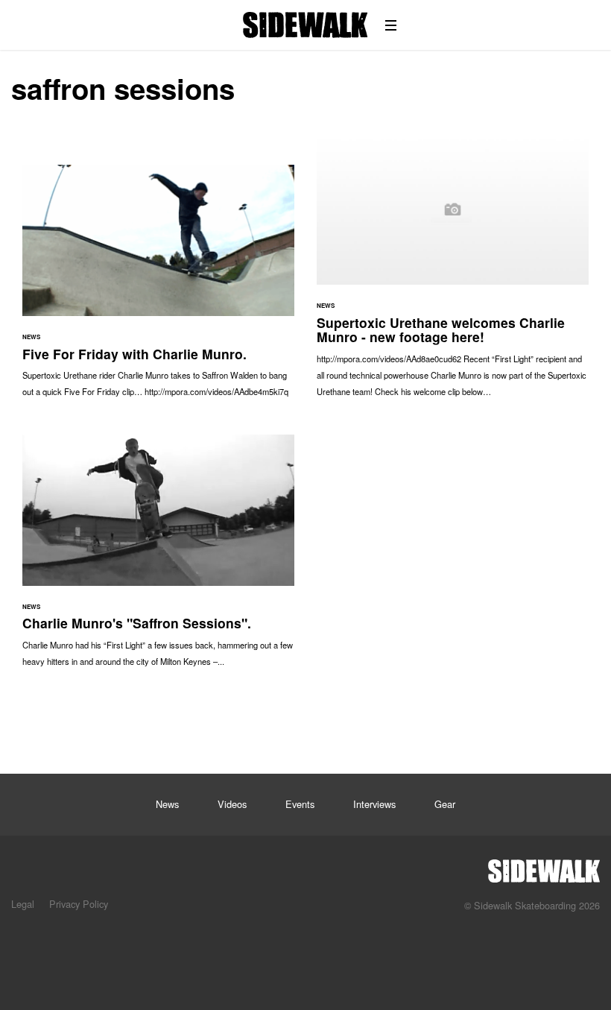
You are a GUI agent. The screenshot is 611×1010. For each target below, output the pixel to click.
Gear (444, 804)
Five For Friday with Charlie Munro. (158, 288)
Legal (22, 904)
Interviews (374, 804)
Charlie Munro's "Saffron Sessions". (158, 558)
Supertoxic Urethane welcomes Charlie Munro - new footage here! (453, 272)
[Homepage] (544, 867)
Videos (232, 804)
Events (299, 804)
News (167, 804)
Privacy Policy (78, 904)
